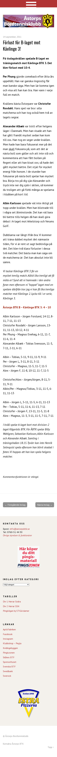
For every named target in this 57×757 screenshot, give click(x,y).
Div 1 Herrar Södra (12, 601)
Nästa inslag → (44, 504)
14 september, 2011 (12, 36)
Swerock (7, 675)
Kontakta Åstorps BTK (13, 743)
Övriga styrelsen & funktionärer (17, 535)
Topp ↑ (51, 747)
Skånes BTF (8, 657)
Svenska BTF (9, 666)
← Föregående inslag (15, 504)
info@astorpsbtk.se (20, 528)
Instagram (8, 638)
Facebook (7, 634)
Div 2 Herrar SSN (11, 606)
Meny (28, 3)
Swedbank (8, 671)
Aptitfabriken (9, 629)
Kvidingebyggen (10, 648)
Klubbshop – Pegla (12, 643)
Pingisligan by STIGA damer (16, 610)
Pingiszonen (9, 652)
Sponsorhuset (9, 661)
